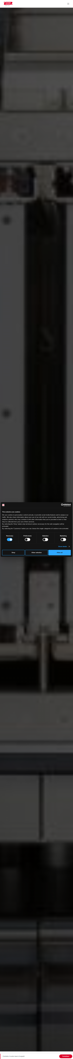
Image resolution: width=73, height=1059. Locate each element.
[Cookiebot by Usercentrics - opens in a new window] (62, 505)
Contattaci (65, 1056)
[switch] (27, 539)
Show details (62, 546)
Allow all (59, 552)
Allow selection (36, 552)
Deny (13, 552)
